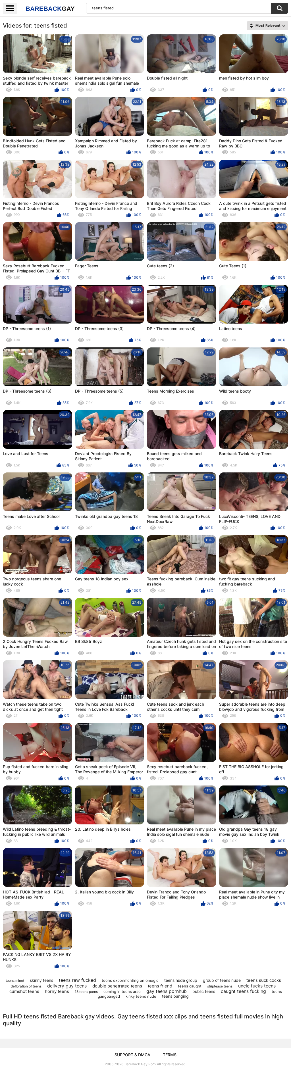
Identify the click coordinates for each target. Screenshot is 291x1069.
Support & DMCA (132, 1054)
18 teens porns (86, 991)
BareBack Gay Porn (140, 1064)
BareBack (50, 8)
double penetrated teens (117, 986)
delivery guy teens (67, 986)
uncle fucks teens (257, 986)
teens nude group (180, 980)
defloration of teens (26, 986)
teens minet (15, 980)
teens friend (160, 986)
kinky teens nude (141, 996)
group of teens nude (222, 980)
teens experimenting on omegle (130, 980)
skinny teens (41, 980)
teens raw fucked (77, 980)
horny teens (57, 991)
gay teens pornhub (166, 991)
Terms (169, 1054)
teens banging (175, 996)
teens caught (189, 986)
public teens (203, 991)
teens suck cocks (263, 980)
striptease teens (219, 986)
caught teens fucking (243, 991)
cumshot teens (24, 991)
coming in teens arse (122, 991)
